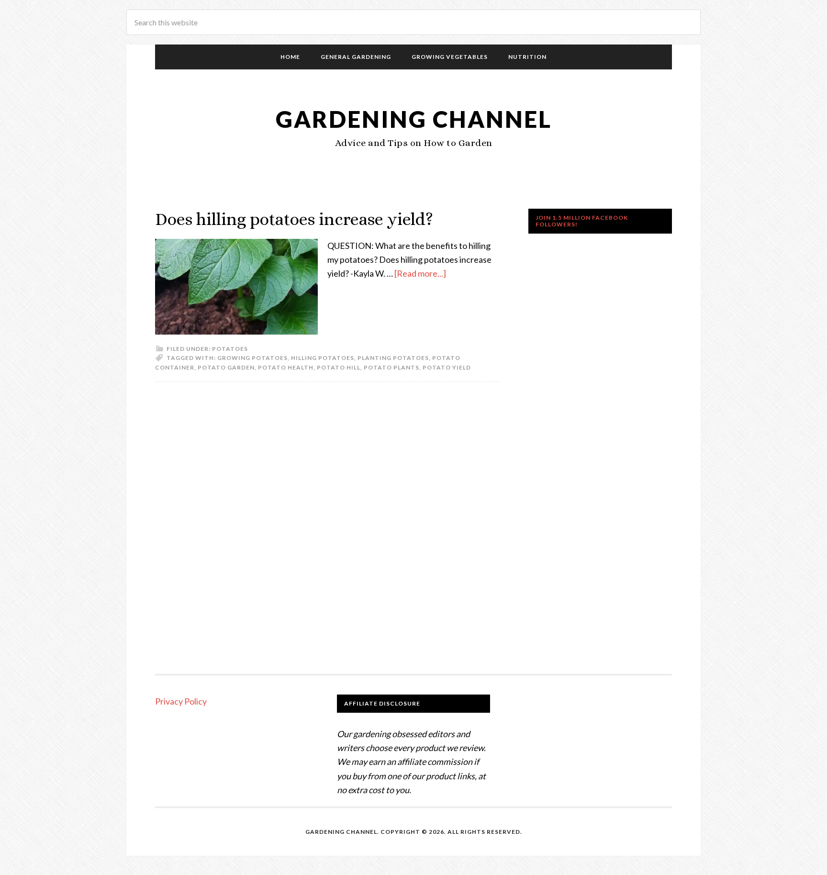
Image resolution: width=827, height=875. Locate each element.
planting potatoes (393, 357)
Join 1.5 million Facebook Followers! (582, 221)
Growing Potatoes (252, 357)
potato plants (391, 367)
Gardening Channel (414, 119)
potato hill (338, 367)
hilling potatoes (322, 357)
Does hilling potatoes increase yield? (294, 219)
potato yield (447, 367)
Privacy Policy (181, 701)
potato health (285, 367)
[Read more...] (420, 273)
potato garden (226, 367)
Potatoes (230, 348)
